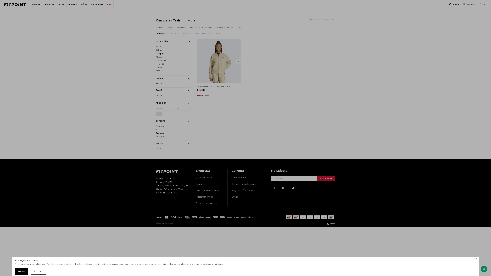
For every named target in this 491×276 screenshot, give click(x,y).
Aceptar (21, 271)
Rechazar (38, 271)
